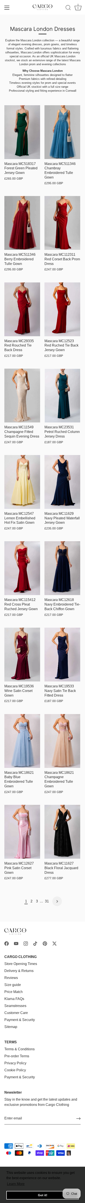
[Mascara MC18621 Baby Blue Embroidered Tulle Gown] (22, 741)
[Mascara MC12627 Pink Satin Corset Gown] (22, 832)
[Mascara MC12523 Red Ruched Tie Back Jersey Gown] (62, 309)
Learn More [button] (16, 1184)
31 (47, 901)
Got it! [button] (42, 1195)
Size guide (12, 985)
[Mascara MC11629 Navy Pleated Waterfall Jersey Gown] (62, 482)
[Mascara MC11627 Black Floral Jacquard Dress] (62, 832)
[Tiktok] (35, 943)
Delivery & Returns (19, 971)
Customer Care (16, 1013)
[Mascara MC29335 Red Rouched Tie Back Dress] (22, 309)
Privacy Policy (15, 1063)
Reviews (11, 978)
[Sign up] (78, 1118)
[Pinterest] (45, 943)
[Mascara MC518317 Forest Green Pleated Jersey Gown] (22, 132)
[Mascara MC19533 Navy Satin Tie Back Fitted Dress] (62, 654)
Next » (57, 901)
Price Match (13, 992)
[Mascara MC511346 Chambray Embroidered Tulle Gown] (62, 132)
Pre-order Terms (16, 1056)
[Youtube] (16, 943)
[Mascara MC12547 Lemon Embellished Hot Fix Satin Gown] (22, 482)
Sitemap (10, 1027)
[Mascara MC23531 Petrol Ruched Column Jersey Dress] (62, 395)
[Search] (68, 8)
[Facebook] (6, 943)
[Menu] (7, 7)
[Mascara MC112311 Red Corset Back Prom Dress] (62, 223)
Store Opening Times (20, 964)
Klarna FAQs (14, 999)
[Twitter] (54, 943)
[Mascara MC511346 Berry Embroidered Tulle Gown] (22, 223)
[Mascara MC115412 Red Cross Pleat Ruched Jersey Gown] (22, 568)
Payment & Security (19, 1020)
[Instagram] (26, 943)
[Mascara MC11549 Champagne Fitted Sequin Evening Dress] (22, 395)
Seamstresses (15, 1006)
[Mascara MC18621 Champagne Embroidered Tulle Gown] (62, 741)
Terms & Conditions (19, 1049)
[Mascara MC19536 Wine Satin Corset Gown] (22, 654)
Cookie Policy (15, 1070)
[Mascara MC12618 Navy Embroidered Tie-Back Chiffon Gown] (62, 568)
